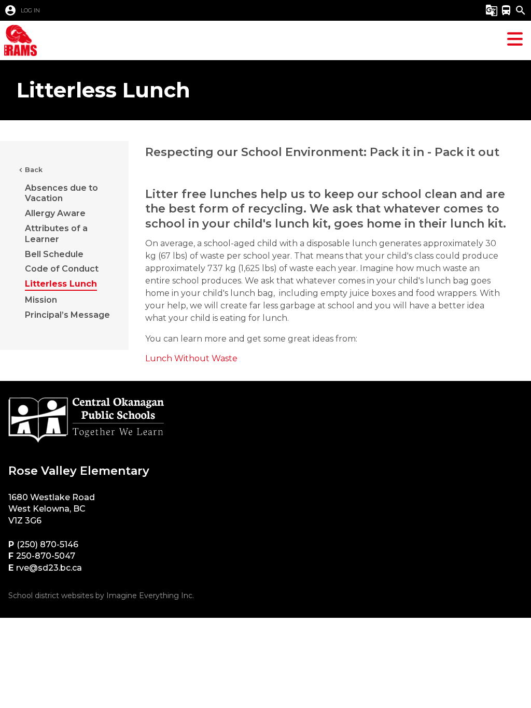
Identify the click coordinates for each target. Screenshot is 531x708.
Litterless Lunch (61, 284)
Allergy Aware (55, 213)
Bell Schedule (54, 254)
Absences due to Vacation (61, 193)
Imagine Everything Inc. (150, 595)
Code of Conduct (62, 269)
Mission (41, 300)
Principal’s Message (67, 315)
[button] (226, 10)
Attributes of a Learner (56, 233)
